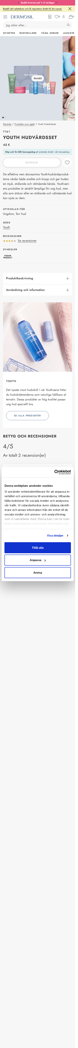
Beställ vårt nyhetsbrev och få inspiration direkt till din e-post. (32, 8)
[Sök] (68, 25)
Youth (6, 227)
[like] (67, 162)
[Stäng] (70, 9)
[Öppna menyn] (5, 16)
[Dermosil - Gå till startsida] (22, 17)
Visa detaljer (55, 535)
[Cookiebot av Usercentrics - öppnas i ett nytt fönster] (54, 472)
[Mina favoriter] (56, 16)
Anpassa (35, 560)
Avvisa (37, 572)
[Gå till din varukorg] (70, 16)
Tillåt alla (38, 547)
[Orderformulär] (49, 16)
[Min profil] (63, 16)
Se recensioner (27, 240)
